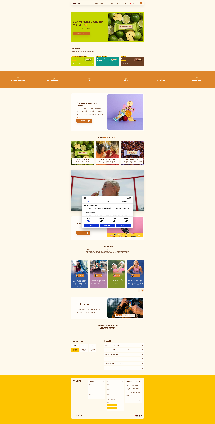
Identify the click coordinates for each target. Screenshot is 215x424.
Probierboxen (106, 3)
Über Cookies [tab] (124, 201)
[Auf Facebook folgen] (74, 416)
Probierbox (139, 51)
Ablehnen (91, 225)
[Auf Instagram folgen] (76, 416)
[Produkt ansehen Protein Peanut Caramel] (117, 64)
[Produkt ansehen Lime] (93, 63)
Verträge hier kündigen (112, 405)
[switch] (101, 221)
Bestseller (123, 51)
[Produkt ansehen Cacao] (142, 63)
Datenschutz (110, 389)
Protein (101, 3)
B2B (108, 402)
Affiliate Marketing (111, 399)
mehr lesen (78, 117)
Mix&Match (113, 3)
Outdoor (125, 315)
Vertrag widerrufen (112, 408)
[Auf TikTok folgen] (84, 416)
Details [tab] (107, 201)
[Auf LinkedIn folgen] (86, 416)
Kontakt (109, 384)
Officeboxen (119, 3)
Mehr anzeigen (80, 286)
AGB (108, 386)
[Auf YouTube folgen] (81, 416)
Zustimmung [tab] (90, 201)
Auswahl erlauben (107, 225)
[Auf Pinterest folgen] (79, 416)
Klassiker (96, 3)
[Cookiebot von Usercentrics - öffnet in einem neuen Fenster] (126, 198)
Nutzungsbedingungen (112, 397)
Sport (132, 315)
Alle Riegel (91, 3)
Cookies (109, 394)
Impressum (109, 392)
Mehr (124, 3)
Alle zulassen (123, 225)
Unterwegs (119, 315)
